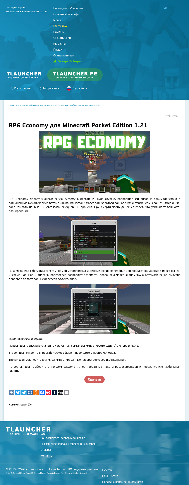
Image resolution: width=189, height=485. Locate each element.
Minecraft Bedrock (35, 11)
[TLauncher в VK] (165, 8)
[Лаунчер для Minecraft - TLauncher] (24, 75)
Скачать (94, 379)
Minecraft (13, 11)
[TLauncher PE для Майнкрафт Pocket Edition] (78, 75)
